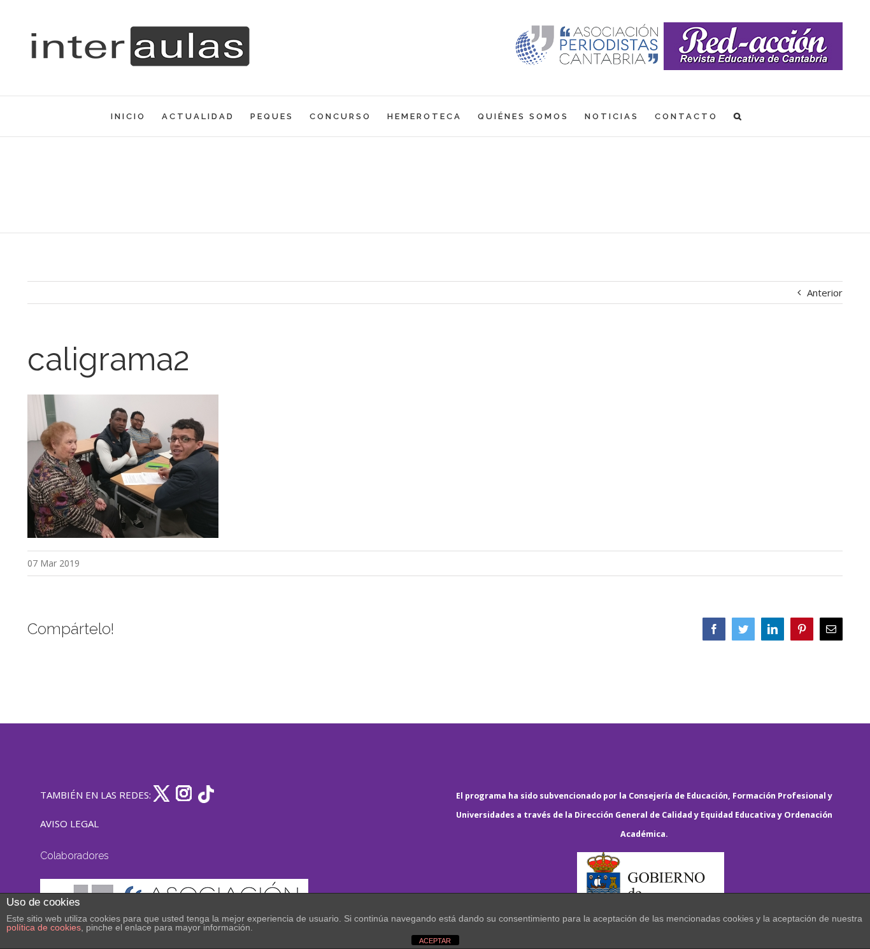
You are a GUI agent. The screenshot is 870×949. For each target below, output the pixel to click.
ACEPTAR (435, 941)
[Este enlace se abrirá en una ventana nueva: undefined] (588, 46)
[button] (738, 116)
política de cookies (43, 927)
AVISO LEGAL (69, 823)
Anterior (825, 292)
